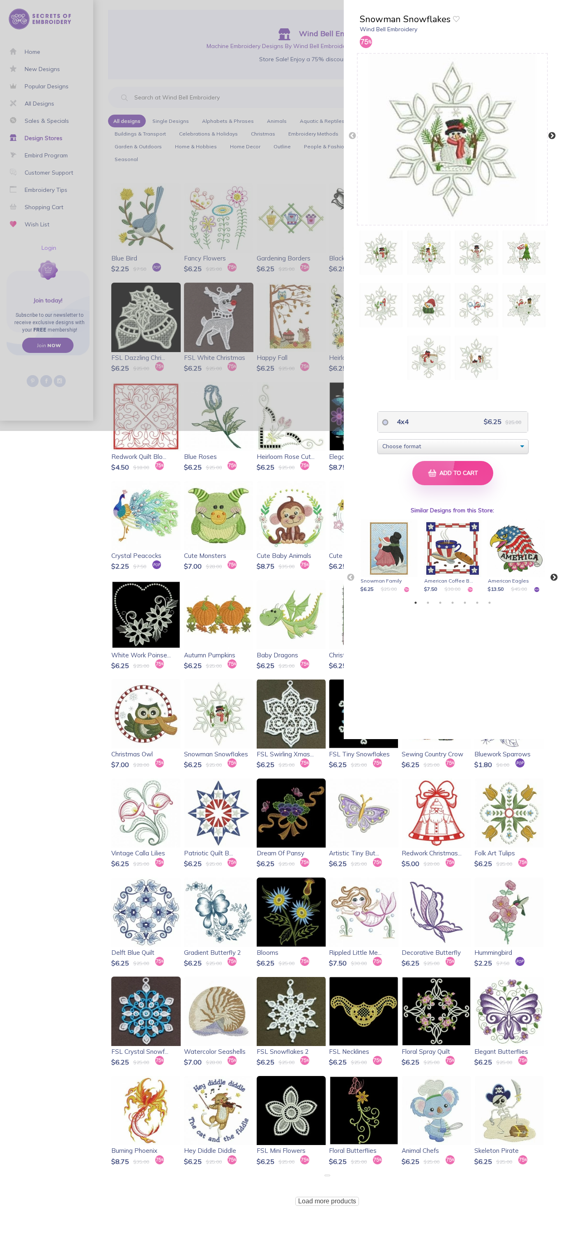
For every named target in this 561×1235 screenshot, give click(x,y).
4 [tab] (452, 603)
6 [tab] (477, 603)
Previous (352, 136)
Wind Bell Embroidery (388, 29)
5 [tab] (465, 603)
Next (552, 136)
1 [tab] (416, 603)
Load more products (327, 1201)
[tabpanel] (390, 557)
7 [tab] (489, 603)
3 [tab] (440, 603)
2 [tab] (428, 603)
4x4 (402, 421)
